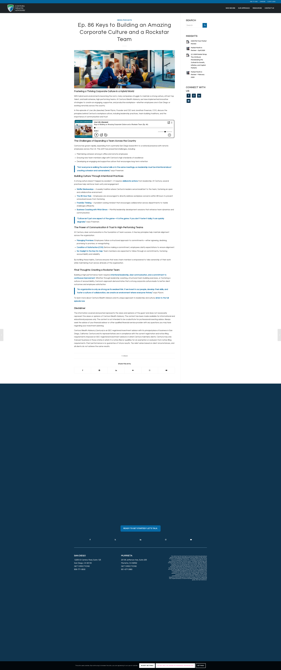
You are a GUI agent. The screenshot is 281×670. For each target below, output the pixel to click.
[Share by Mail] (133, 370)
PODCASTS (127, 20)
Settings (200, 665)
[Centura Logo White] (16, 8)
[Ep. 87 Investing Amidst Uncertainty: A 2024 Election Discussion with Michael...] (279, 335)
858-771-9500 (254, 1)
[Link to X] (115, 539)
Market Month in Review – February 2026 (197, 74)
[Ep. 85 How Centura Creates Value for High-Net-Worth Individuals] (1, 335)
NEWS (119, 20)
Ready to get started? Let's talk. (140, 528)
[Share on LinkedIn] (116, 370)
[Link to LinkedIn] (140, 539)
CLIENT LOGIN (271, 1)
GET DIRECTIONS (82, 566)
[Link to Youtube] (166, 370)
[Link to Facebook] (90, 539)
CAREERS (262, 1)
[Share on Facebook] (82, 370)
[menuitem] (254, 1)
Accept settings (147, 665)
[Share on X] (99, 370)
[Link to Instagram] (149, 370)
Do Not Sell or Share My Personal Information (175, 665)
